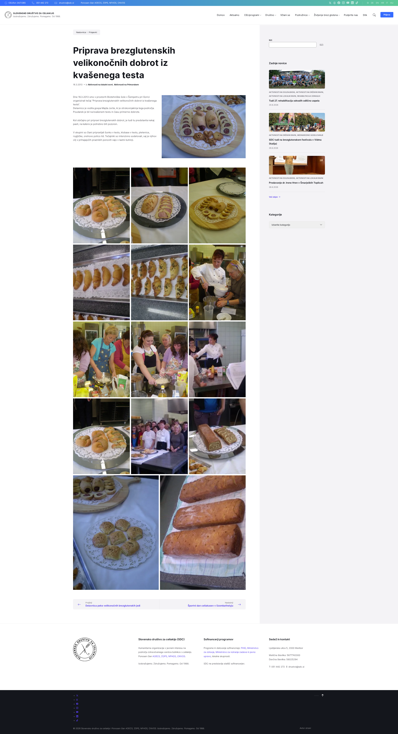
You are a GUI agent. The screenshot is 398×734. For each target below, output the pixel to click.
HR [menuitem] (382, 3)
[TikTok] (357, 3)
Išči (270, 40)
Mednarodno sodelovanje (310, 135)
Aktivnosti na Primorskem (126, 84)
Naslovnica (81, 32)
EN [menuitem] (377, 3)
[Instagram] (343, 3)
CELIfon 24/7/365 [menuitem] (17, 3)
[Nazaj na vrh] (322, 695)
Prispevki (93, 32)
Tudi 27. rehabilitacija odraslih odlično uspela (294, 100)
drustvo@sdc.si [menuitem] (66, 3)
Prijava (387, 14)
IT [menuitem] (387, 3)
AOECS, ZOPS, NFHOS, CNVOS (169, 656)
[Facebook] (339, 3)
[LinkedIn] (352, 3)
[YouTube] (348, 3)
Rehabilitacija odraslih (308, 96)
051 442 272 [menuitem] (42, 3)
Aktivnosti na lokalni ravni (100, 84)
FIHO (243, 648)
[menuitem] (221, 15)
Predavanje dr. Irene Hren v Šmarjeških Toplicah (296, 182)
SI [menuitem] (368, 3)
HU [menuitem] (391, 3)
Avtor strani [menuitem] (305, 728)
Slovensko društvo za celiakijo (33, 13)
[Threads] (334, 3)
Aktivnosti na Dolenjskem (282, 92)
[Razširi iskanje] (374, 15)
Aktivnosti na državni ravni (309, 92)
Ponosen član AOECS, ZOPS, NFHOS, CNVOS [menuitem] (103, 3)
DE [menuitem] (372, 3)
